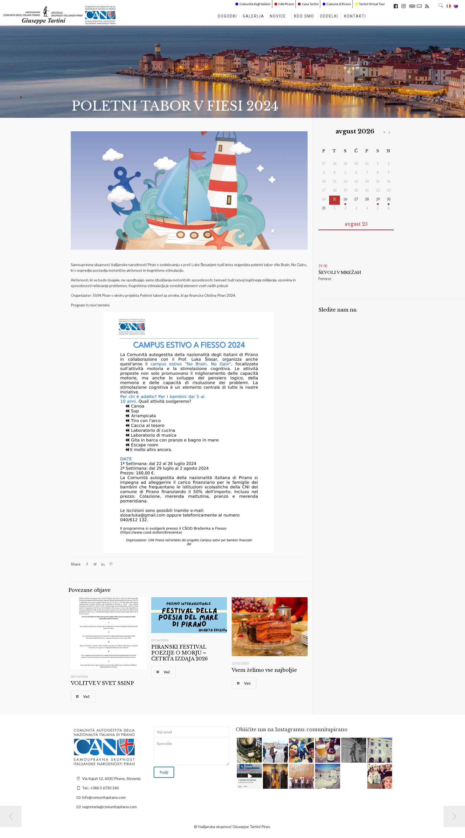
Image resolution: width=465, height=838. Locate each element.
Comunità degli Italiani (254, 4)
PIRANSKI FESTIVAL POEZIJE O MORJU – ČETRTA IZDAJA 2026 (179, 653)
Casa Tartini (310, 4)
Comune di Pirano (338, 4)
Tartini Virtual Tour (372, 4)
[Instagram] (258, 759)
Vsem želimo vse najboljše (264, 670)
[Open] (249, 750)
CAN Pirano (286, 4)
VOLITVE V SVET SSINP (102, 683)
